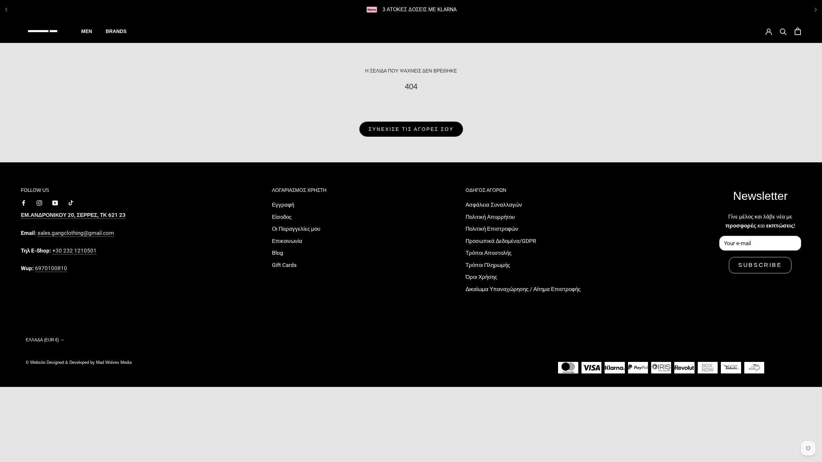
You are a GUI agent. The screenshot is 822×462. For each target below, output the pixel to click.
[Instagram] (39, 202)
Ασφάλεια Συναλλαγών (494, 204)
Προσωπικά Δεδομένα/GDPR (501, 241)
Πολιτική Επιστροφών (492, 229)
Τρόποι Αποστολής (489, 253)
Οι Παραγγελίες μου (296, 229)
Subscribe (760, 265)
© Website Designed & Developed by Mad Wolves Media (79, 362)
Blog (277, 253)
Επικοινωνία (287, 241)
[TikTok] (71, 202)
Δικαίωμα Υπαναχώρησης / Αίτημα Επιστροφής (523, 289)
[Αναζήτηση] (783, 31)
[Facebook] (23, 202)
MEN (86, 31)
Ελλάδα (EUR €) (42, 340)
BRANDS (116, 31)
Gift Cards (284, 265)
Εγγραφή (283, 204)
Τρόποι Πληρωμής (488, 265)
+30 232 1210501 (74, 250)
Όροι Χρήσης (481, 277)
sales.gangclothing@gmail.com (76, 233)
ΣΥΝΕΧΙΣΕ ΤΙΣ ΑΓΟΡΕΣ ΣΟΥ (411, 129)
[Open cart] (798, 31)
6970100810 (51, 268)
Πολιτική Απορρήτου (490, 217)
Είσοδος (282, 217)
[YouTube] (55, 202)
